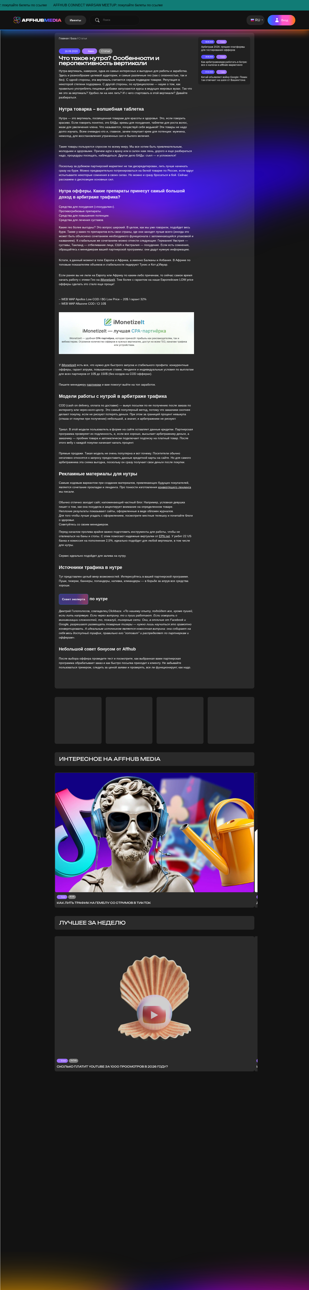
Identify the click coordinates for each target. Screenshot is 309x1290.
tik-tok (72, 896)
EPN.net (164, 536)
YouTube (73, 1060)
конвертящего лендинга (174, 487)
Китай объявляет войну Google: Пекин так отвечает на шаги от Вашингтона (224, 79)
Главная (64, 38)
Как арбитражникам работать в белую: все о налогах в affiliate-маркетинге (224, 63)
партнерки (94, 384)
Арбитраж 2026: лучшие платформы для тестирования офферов (223, 49)
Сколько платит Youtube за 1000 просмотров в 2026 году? (112, 1066)
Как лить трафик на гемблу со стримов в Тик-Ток (104, 902)
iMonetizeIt (107, 279)
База (74, 38)
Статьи (105, 51)
